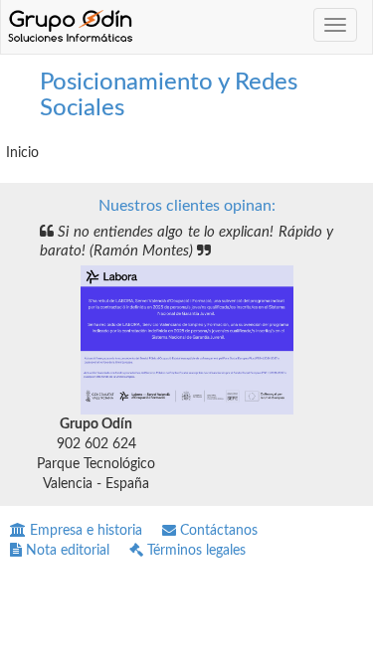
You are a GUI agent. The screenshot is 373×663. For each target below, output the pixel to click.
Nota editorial (65, 551)
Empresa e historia (84, 531)
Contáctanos (217, 531)
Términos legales (194, 551)
